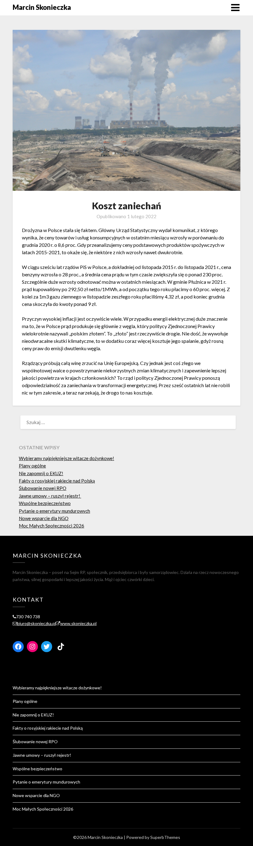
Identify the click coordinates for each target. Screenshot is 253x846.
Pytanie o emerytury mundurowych (54, 511)
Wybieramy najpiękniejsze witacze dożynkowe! (66, 458)
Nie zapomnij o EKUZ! (41, 473)
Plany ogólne (32, 465)
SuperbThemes (165, 837)
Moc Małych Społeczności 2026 (51, 525)
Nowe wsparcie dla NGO (43, 518)
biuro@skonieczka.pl (36, 623)
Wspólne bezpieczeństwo (45, 503)
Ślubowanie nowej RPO (42, 488)
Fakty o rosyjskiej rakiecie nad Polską (57, 480)
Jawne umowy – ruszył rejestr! (50, 496)
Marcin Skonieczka (42, 7)
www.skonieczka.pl (78, 623)
